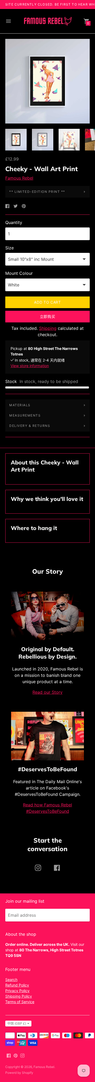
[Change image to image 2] (42, 139)
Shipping (47, 328)
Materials (20, 405)
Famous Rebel (19, 178)
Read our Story (47, 692)
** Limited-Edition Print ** (37, 192)
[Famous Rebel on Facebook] (9, 1055)
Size (9, 247)
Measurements (25, 415)
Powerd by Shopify (19, 1073)
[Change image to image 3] (69, 139)
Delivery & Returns (29, 426)
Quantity (13, 222)
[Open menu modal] (8, 21)
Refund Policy (17, 985)
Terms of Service (19, 1001)
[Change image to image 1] (16, 139)
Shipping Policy (18, 996)
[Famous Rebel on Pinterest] (15, 1055)
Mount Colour (19, 273)
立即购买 (47, 316)
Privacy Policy (17, 990)
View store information (30, 365)
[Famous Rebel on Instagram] (22, 1055)
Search (11, 979)
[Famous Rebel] (47, 21)
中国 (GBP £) (16, 1023)
